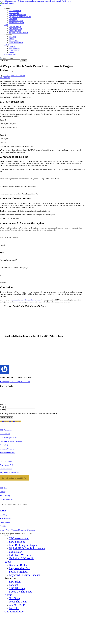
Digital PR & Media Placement (11, 441)
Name (3, 405)
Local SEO (4, 445)
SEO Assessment (6, 430)
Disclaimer (31, 530)
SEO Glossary (5, 495)
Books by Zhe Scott (7, 499)
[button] (0, 616)
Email (2, 407)
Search (24, 60)
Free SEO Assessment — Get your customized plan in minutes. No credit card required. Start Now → (35, 1)
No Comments (5, 78)
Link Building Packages (8, 437)
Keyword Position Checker (9, 473)
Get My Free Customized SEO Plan (14, 478)
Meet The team (5, 519)
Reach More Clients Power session (14, 505)
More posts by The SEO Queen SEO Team (15, 382)
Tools (7, 561)
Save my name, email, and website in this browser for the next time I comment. (29, 414)
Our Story (3, 515)
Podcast (2, 492)
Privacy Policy (5, 530)
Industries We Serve (7, 449)
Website (3, 409)
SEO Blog (3, 488)
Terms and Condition (18, 530)
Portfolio (3, 526)
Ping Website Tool (6, 465)
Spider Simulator (6, 469)
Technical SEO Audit (7, 453)
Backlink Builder (6, 461)
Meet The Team (18, 601)
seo (23, 76)
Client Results (5, 522)
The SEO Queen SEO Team (12, 76)
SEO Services (5, 434)
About (3, 510)
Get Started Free (14, 611)
